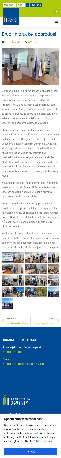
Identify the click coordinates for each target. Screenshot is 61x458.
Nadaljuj (30, 451)
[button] (55, 11)
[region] (30, 436)
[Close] (57, 417)
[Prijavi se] (27, 5)
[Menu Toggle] (56, 21)
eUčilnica (36, 4)
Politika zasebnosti (43, 441)
